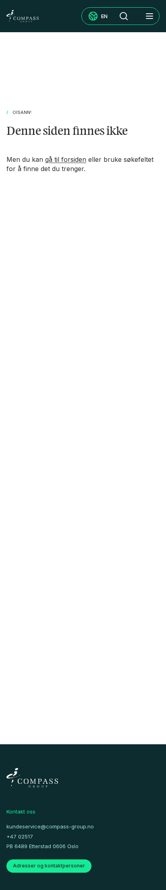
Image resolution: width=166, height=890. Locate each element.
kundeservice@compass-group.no (50, 826)
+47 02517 (19, 836)
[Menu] (149, 16)
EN (104, 16)
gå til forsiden (65, 159)
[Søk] (123, 16)
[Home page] (22, 16)
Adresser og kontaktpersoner (49, 866)
